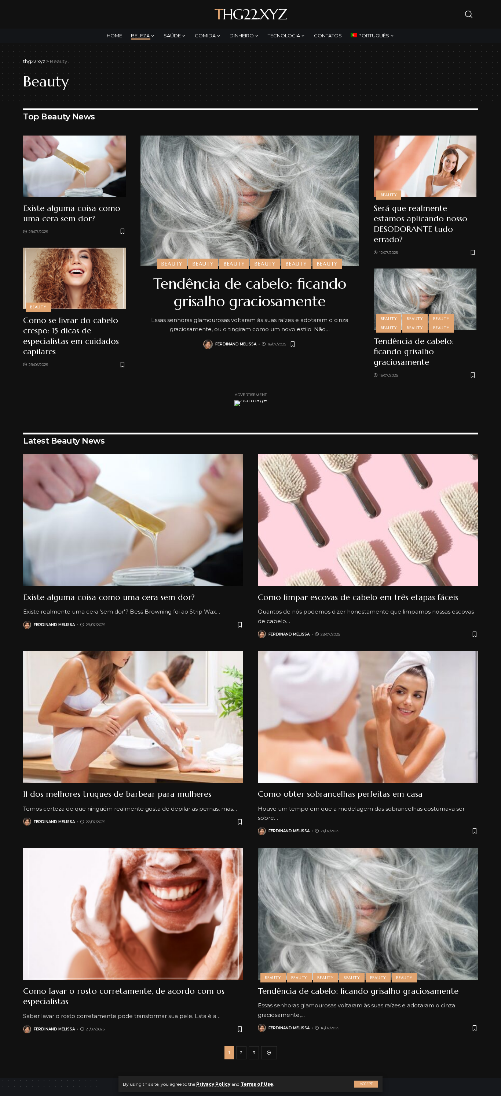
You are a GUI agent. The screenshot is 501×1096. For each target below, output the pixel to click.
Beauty (38, 307)
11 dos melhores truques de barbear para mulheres (117, 794)
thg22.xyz (250, 14)
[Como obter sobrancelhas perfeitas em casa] (368, 717)
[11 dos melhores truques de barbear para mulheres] (133, 717)
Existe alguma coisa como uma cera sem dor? (71, 213)
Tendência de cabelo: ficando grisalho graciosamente (249, 292)
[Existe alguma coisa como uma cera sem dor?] (74, 166)
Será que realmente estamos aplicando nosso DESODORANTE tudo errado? (420, 224)
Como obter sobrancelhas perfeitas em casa (340, 794)
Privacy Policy (213, 1084)
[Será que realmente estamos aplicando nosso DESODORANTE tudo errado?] (425, 166)
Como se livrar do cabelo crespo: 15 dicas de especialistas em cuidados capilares (71, 336)
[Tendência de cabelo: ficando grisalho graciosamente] (249, 201)
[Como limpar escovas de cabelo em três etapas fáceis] (368, 520)
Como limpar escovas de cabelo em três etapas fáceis (358, 597)
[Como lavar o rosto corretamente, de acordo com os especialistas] (133, 914)
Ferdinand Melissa (235, 344)
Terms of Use (257, 1084)
